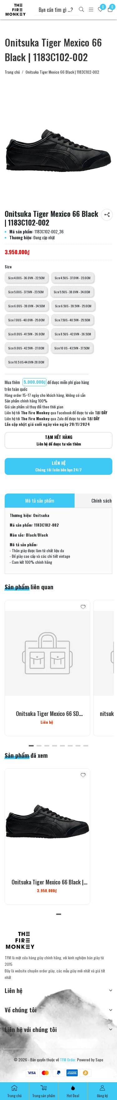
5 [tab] (62, 746)
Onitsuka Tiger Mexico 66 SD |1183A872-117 (47, 717)
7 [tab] (78, 746)
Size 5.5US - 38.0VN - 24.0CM (72, 291)
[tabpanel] (47, 668)
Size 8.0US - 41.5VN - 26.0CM (26, 333)
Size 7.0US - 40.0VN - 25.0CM (26, 319)
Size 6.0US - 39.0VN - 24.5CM (26, 305)
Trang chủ (12, 72)
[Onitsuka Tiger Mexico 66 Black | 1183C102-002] (58, 151)
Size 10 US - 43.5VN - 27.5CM (72, 347)
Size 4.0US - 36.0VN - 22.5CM (26, 277)
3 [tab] (47, 746)
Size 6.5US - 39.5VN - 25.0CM (73, 305)
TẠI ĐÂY (101, 413)
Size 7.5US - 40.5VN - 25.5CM (72, 319)
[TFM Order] (15, 9)
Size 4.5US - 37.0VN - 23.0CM (72, 277)
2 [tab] (39, 746)
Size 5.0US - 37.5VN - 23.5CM (26, 291)
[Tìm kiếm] (81, 10)
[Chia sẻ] (106, 214)
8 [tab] (86, 746)
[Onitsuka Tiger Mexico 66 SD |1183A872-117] (47, 653)
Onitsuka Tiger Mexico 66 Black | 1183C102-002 (48, 886)
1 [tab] (31, 746)
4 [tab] (54, 746)
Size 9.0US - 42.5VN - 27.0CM (26, 347)
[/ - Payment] (32, 1073)
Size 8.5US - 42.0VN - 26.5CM (73, 333)
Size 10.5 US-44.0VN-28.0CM (26, 361)
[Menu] (91, 10)
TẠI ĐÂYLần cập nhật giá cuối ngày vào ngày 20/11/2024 (52, 421)
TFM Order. (68, 1060)
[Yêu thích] (83, 607)
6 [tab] (70, 746)
